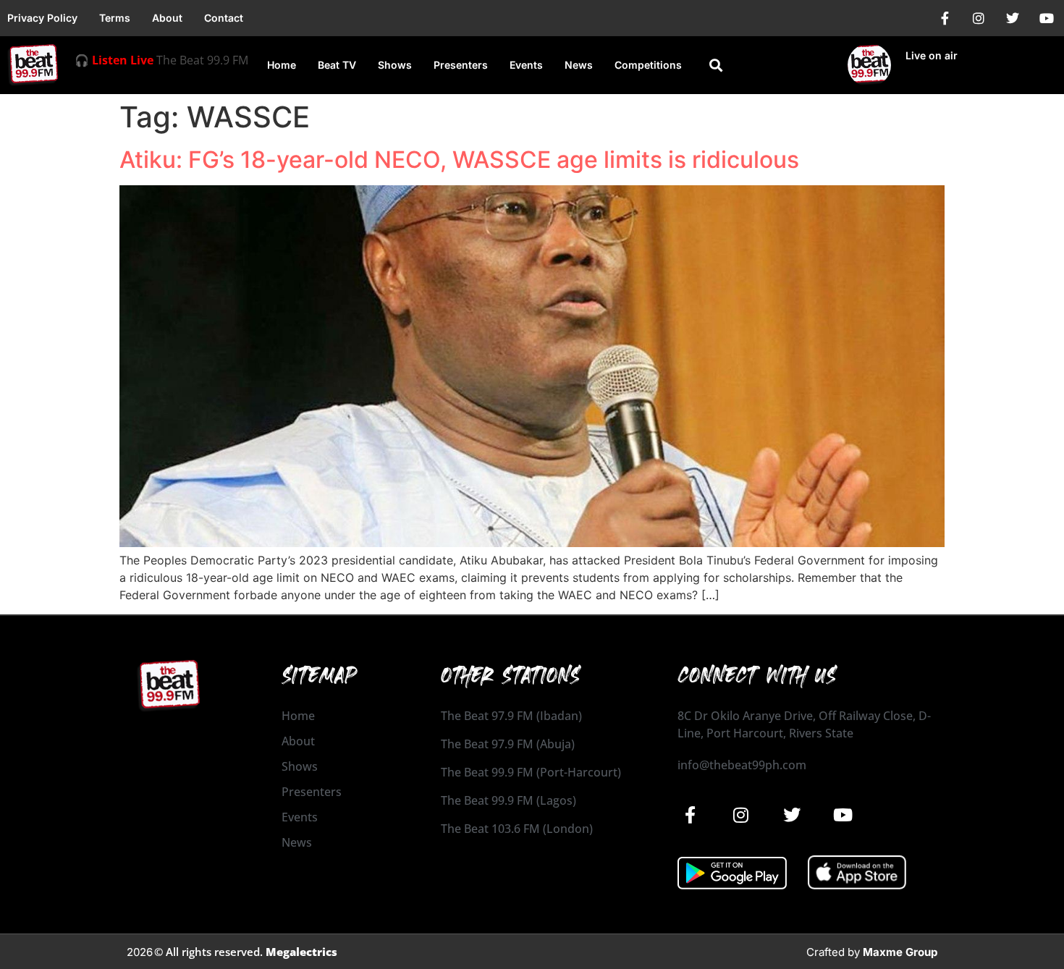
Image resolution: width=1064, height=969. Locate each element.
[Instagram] (978, 18)
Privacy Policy (42, 18)
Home (281, 65)
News (579, 65)
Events (526, 65)
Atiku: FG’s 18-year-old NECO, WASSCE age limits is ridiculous (459, 159)
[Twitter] (1012, 18)
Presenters (461, 65)
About (167, 18)
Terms (114, 18)
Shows (395, 65)
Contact (223, 18)
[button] (715, 65)
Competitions (648, 65)
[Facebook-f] (944, 18)
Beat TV (337, 65)
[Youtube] (1046, 18)
